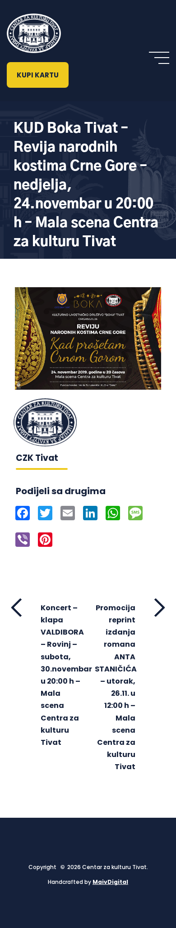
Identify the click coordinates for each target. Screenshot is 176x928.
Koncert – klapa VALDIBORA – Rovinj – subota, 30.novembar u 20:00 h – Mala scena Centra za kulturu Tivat (61, 675)
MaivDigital (110, 882)
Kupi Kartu (38, 75)
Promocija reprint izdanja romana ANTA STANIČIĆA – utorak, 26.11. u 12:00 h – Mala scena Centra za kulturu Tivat (116, 687)
